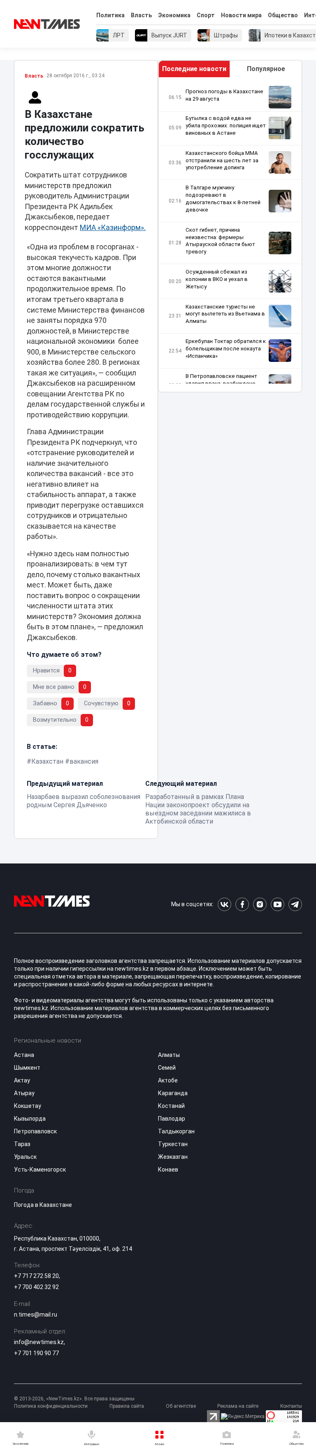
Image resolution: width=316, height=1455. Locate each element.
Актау (22, 1080)
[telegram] (295, 904)
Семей (167, 1067)
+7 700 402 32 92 (36, 1287)
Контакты (291, 1406)
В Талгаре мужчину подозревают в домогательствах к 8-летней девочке (223, 198)
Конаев (168, 1169)
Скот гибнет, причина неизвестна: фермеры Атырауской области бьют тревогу (220, 241)
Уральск (25, 1156)
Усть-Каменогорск (40, 1169)
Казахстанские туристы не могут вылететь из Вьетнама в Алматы (225, 314)
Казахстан (47, 761)
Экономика (174, 15)
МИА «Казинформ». (113, 227)
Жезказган (173, 1156)
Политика (110, 15)
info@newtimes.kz (39, 1342)
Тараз (22, 1144)
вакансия (84, 761)
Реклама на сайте (237, 1406)
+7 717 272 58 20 (36, 1276)
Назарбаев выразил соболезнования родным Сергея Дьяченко (83, 801)
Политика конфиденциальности (51, 1406)
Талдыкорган (176, 1131)
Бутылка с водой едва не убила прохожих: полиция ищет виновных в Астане (226, 125)
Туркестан (173, 1144)
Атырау (24, 1093)
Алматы (169, 1055)
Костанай (171, 1106)
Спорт (206, 15)
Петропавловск (35, 1131)
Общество (283, 15)
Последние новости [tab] (194, 69)
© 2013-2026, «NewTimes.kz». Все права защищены (74, 1399)
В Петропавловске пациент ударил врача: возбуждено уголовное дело (221, 383)
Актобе (168, 1080)
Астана (24, 1055)
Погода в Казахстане (43, 1205)
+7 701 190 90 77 (36, 1353)
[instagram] (260, 904)
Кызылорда (30, 1118)
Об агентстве (181, 1406)
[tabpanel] (230, 235)
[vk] (224, 904)
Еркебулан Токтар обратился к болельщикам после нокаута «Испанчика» (226, 348)
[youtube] (277, 904)
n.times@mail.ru (35, 1314)
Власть (141, 15)
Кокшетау (27, 1106)
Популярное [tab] (266, 69)
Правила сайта (126, 1406)
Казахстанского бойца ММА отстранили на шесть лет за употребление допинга (222, 160)
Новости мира (241, 15)
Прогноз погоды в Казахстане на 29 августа (224, 95)
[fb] (242, 904)
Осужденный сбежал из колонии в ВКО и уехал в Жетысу (217, 279)
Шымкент (27, 1067)
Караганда (173, 1093)
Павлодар (171, 1118)
